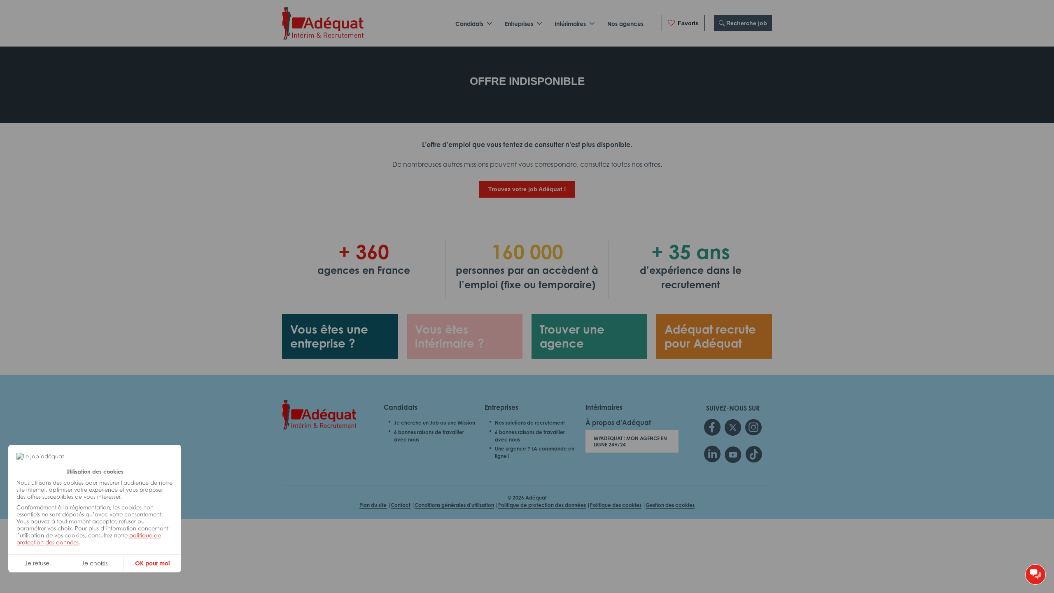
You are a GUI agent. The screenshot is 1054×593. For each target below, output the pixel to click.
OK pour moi (152, 563)
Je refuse (37, 563)
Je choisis (94, 563)
